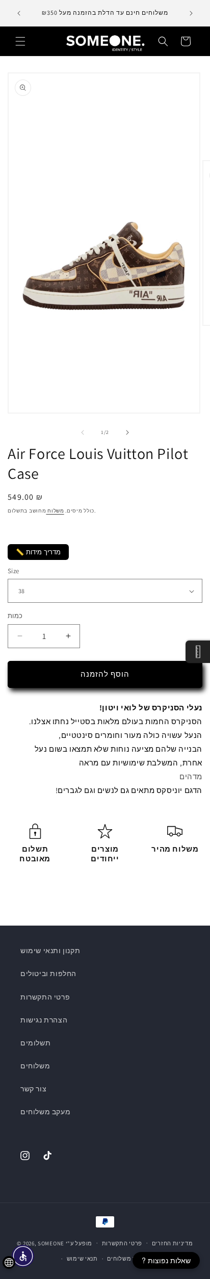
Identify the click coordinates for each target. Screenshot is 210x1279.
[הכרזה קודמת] (19, 13)
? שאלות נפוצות (166, 1260)
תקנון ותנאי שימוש (50, 950)
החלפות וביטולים (48, 973)
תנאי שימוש (82, 1258)
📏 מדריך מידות (38, 552)
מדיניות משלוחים (130, 1258)
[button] (20, 41)
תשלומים (35, 1042)
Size (13, 571)
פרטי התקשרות (45, 997)
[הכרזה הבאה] (191, 13)
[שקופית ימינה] (127, 432)
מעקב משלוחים (45, 1111)
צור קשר (33, 1088)
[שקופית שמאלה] (82, 432)
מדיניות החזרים (172, 1243)
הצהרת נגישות (43, 1020)
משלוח (55, 510)
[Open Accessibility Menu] (23, 1256)
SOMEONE (51, 1242)
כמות (15, 615)
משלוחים (35, 1065)
